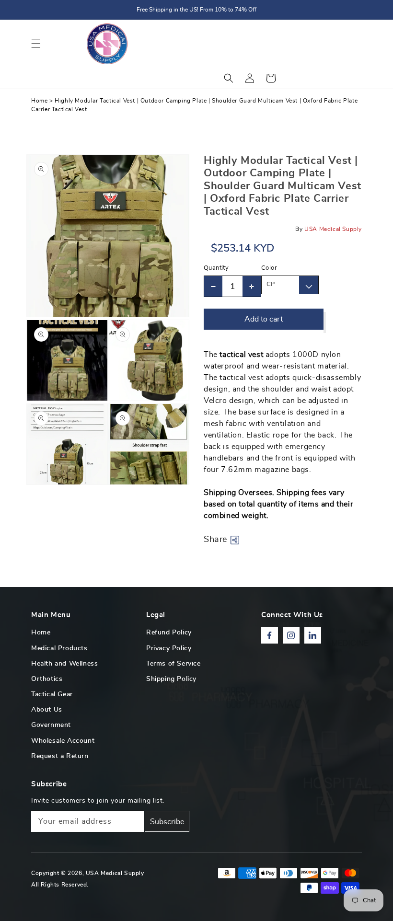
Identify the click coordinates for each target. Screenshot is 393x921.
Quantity (216, 268)
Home (39, 101)
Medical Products (59, 648)
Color (269, 268)
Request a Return (60, 756)
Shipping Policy (171, 679)
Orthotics (46, 679)
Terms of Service (173, 663)
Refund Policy (169, 632)
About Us (46, 709)
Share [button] (215, 539)
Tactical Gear (52, 694)
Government (51, 725)
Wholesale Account (62, 740)
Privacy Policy (168, 648)
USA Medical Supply (115, 873)
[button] (35, 43)
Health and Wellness (64, 663)
